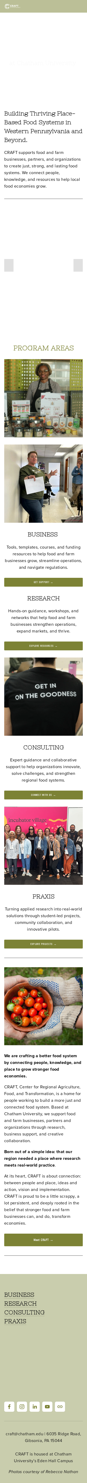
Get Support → (43, 582)
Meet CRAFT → (43, 1240)
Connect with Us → (43, 794)
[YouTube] (47, 1407)
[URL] (60, 1407)
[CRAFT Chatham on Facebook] (9, 1407)
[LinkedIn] (35, 1407)
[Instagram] (22, 1407)
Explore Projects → (43, 944)
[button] (9, 265)
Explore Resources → (43, 645)
